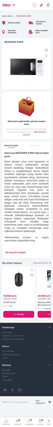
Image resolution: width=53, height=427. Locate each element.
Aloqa (4, 358)
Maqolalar (6, 370)
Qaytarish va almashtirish (13, 339)
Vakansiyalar (7, 380)
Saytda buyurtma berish (12, 336)
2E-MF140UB (9, 302)
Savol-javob (7, 332)
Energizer (48, 308)
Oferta (5, 377)
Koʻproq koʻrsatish (16, 252)
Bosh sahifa (7, 16)
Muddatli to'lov (8, 373)
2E (11, 305)
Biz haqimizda (8, 351)
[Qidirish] (34, 5)
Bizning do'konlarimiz (11, 355)
